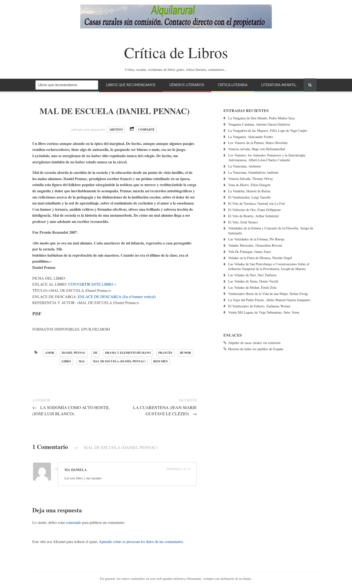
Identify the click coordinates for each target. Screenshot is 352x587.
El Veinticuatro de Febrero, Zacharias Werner (259, 306)
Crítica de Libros (176, 52)
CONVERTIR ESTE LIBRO (90, 284)
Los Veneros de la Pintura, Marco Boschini (258, 142)
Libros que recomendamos (130, 85)
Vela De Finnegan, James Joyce (249, 251)
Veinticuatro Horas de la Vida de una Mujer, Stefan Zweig (268, 293)
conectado (73, 522)
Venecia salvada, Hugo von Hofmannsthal (256, 149)
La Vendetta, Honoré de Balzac (249, 191)
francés (165, 353)
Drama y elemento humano (128, 353)
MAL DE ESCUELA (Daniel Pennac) (119, 361)
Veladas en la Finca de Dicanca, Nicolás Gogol (260, 257)
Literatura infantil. (279, 85)
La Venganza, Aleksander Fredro (250, 136)
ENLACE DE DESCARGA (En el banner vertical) (117, 296)
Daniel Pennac (74, 353)
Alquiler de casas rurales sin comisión (254, 342)
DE (95, 353)
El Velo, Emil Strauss (243, 222)
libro (66, 361)
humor (185, 353)
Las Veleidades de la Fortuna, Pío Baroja (256, 239)
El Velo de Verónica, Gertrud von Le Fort (256, 203)
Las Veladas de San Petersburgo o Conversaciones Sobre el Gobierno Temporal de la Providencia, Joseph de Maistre (268, 266)
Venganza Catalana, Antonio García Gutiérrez (259, 124)
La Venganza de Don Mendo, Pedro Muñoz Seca (261, 118)
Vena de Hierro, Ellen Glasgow (249, 185)
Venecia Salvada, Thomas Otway (250, 178)
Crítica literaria (232, 85)
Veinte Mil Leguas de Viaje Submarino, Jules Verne (263, 312)
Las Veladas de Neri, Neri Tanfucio (252, 275)
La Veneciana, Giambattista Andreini (253, 172)
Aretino (116, 129)
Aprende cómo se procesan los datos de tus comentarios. (141, 541)
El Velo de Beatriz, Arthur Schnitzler (253, 216)
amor (49, 353)
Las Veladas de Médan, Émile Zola (252, 287)
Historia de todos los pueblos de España (255, 349)
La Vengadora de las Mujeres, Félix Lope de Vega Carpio (267, 130)
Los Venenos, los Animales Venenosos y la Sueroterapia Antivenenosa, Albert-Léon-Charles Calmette (266, 157)
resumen (160, 361)
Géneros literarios (186, 85)
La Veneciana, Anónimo (244, 166)
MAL (82, 361)
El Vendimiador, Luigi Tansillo (249, 197)
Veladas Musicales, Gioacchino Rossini (255, 245)
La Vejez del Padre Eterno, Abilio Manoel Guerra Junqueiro (269, 300)
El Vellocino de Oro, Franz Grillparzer (254, 209)
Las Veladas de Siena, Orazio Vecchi (253, 281)
